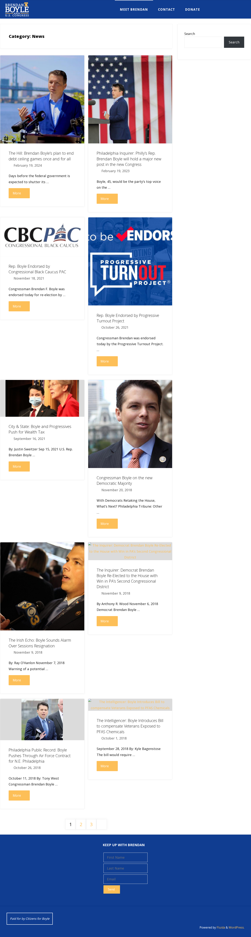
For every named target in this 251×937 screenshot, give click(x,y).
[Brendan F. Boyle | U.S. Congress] (17, 9)
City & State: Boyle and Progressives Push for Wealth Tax (40, 429)
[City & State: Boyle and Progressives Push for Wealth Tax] (42, 398)
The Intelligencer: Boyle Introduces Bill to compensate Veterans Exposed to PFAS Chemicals (130, 726)
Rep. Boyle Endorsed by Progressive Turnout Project (128, 318)
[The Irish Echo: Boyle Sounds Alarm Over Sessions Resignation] (42, 586)
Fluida (220, 927)
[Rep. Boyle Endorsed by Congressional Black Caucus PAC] (42, 236)
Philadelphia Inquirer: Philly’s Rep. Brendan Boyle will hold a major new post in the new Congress (129, 158)
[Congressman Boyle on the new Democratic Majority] (130, 424)
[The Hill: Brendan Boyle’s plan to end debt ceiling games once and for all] (42, 99)
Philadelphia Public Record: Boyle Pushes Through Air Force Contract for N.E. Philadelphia (40, 755)
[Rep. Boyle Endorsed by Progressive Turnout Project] (130, 261)
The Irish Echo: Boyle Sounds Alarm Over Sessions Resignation (40, 642)
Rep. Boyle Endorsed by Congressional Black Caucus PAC (37, 269)
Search (189, 33)
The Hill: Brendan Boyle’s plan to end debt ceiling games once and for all (41, 155)
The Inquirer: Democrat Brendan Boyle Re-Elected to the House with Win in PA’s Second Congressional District (127, 578)
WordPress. (236, 927)
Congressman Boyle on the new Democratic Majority (125, 480)
